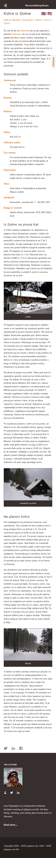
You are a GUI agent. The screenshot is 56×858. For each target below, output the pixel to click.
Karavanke (28, 20)
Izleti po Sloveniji (12, 20)
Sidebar (53, 62)
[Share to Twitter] (6, 749)
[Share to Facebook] (21, 749)
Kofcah (23, 30)
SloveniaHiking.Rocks (37, 5)
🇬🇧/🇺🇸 (46, 13)
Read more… (10, 824)
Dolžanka (16, 34)
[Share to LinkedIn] (13, 749)
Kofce (38, 20)
